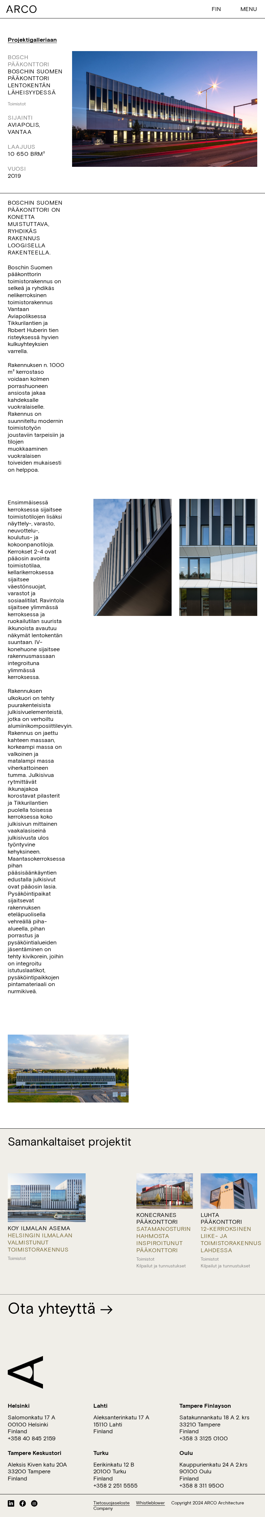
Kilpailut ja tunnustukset (161, 1265)
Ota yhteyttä (54, 1307)
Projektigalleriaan (32, 39)
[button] (217, 8)
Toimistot (17, 103)
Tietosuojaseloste (111, 1502)
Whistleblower (150, 1502)
